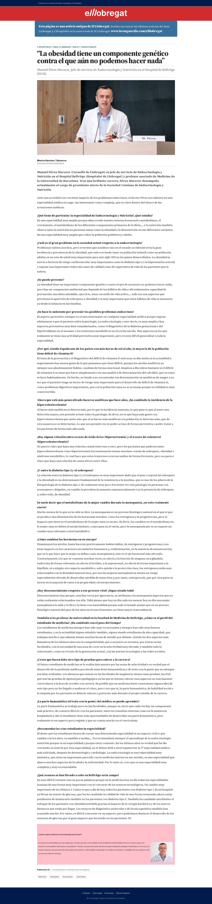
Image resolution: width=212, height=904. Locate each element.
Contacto (86, 893)
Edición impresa (123, 893)
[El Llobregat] (106, 13)
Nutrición (42, 877)
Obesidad (54, 877)
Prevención (68, 877)
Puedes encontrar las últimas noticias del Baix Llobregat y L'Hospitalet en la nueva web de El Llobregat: (104, 28)
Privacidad (109, 893)
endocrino (81, 877)
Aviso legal (97, 893)
